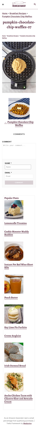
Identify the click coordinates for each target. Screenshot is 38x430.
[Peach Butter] (19, 284)
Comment (7, 142)
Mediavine (27, 423)
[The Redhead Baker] (19, 4)
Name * (8, 163)
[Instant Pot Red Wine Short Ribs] (19, 251)
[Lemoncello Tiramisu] (19, 209)
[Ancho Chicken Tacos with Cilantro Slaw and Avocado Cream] (19, 382)
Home (4, 13)
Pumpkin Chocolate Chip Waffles (17, 16)
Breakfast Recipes (18, 13)
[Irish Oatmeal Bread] (19, 352)
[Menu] (3, 4)
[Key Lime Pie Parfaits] (19, 314)
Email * (8, 173)
